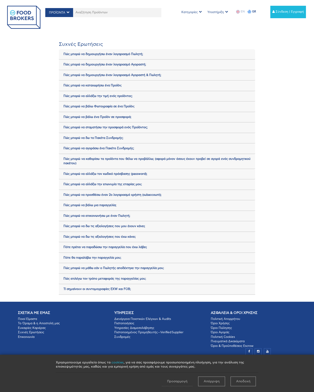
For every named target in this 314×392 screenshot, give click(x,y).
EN (242, 11)
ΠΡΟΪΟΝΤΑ (57, 12)
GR (253, 11)
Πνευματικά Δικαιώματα (228, 341)
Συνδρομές (122, 337)
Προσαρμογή (177, 381)
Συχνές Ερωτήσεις (31, 332)
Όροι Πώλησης (221, 328)
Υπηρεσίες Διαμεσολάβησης (134, 328)
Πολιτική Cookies (223, 337)
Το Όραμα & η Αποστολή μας (39, 323)
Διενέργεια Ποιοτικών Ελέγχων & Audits (142, 319)
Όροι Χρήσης (220, 323)
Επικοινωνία (26, 337)
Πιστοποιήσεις (124, 323)
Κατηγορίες (189, 12)
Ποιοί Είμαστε (27, 319)
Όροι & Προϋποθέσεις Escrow (232, 346)
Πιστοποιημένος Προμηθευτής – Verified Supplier (148, 332)
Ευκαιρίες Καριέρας (32, 328)
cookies (117, 362)
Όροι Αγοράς (220, 332)
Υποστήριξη (215, 12)
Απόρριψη (212, 381)
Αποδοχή (243, 381)
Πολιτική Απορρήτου (225, 319)
